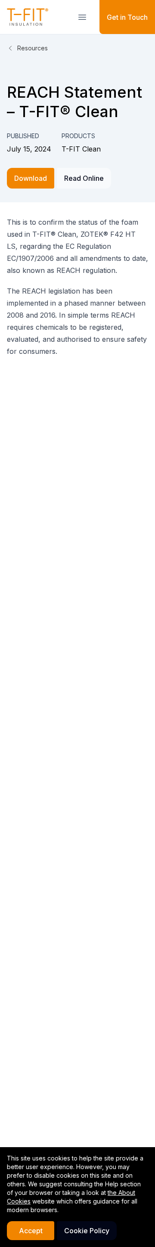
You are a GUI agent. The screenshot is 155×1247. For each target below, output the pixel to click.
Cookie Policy (86, 1230)
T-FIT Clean (81, 149)
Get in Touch (127, 17)
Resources (32, 48)
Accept (31, 1230)
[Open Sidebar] (82, 17)
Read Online (84, 178)
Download (30, 178)
